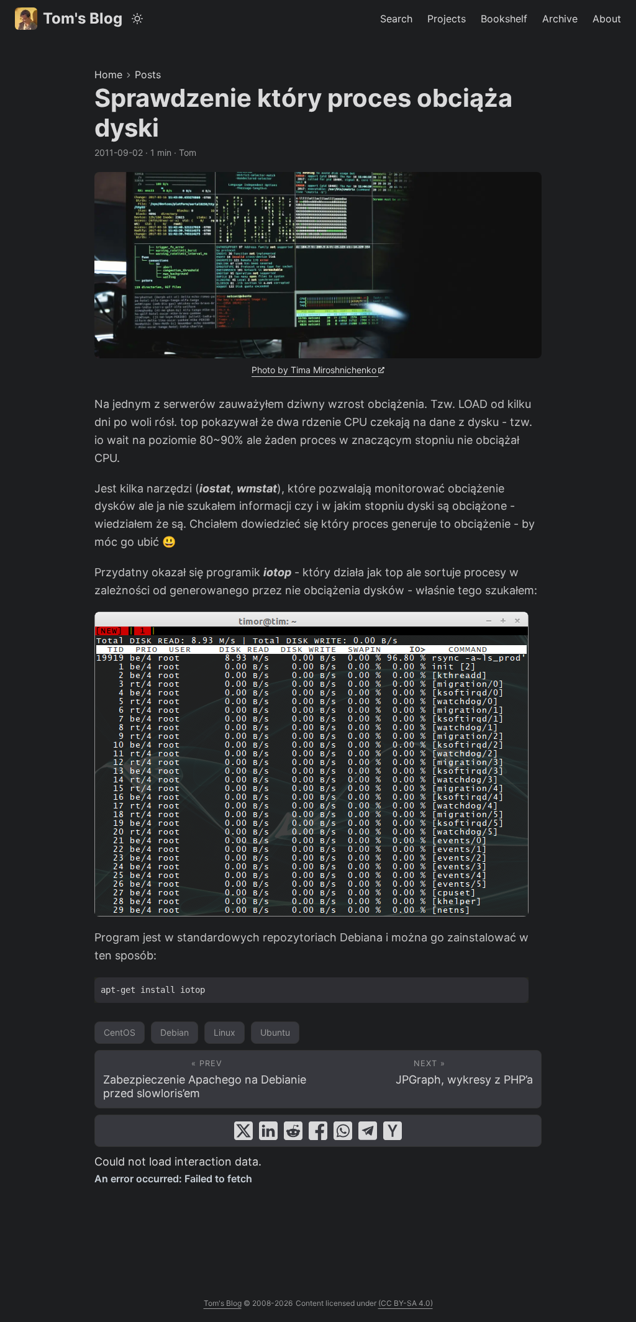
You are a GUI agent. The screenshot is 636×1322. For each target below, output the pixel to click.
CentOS (119, 1032)
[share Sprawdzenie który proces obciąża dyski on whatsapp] (343, 1130)
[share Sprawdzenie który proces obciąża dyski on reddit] (293, 1130)
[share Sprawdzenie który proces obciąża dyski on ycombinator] (392, 1130)
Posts (148, 74)
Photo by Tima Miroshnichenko (314, 369)
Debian (174, 1032)
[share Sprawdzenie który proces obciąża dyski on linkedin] (268, 1130)
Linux (224, 1032)
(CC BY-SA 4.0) (405, 1303)
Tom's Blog (82, 18)
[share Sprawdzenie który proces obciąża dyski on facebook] (318, 1130)
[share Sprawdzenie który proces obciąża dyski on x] (243, 1130)
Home (108, 74)
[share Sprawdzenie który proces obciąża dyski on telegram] (367, 1130)
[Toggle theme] (137, 18)
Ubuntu (275, 1032)
